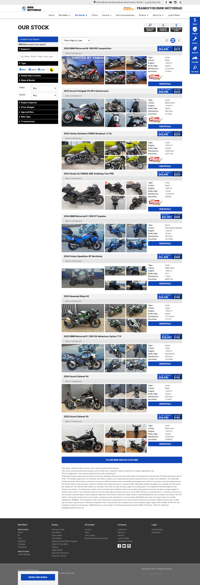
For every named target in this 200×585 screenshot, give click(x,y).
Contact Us (122, 529)
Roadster (22, 541)
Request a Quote (59, 556)
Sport (20, 532)
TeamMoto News (125, 541)
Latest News (174, 15)
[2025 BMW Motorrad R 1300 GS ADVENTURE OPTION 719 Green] (104, 358)
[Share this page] (179, 2)
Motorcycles (23, 529)
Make (22, 87)
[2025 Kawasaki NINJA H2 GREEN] (104, 318)
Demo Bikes (57, 535)
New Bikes (63, 15)
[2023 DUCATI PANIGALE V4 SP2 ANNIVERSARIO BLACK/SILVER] (104, 113)
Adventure (22, 547)
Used (42, 69)
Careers (121, 535)
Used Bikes (57, 538)
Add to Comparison (73, 53)
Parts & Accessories (125, 15)
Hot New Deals (58, 529)
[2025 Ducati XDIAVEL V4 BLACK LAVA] (104, 438)
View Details (165, 84)
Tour (20, 538)
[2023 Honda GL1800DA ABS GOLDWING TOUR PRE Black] (104, 195)
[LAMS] (51, 69)
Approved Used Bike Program (64, 541)
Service (105, 15)
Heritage (21, 544)
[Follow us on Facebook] (166, 2)
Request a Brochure (60, 553)
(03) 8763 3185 (153, 2)
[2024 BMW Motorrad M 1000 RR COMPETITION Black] (104, 70)
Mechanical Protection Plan (96, 538)
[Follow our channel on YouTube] (171, 2)
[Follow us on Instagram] (176, 2)
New (23, 69)
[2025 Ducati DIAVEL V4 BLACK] (104, 398)
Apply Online (57, 550)
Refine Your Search (29, 39)
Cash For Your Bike (60, 544)
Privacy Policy (157, 529)
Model (22, 94)
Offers (95, 15)
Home (51, 15)
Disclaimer (156, 532)
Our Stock (80, 15)
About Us (157, 15)
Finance (142, 15)
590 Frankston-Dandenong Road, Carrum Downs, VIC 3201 (119, 2)
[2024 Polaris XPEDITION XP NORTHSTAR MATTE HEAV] (104, 278)
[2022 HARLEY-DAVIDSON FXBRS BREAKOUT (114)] (104, 155)
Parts (87, 532)
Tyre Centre (90, 535)
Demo (34, 69)
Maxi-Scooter (23, 551)
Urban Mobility (24, 554)
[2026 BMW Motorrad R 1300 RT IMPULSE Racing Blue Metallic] (104, 238)
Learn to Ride (123, 538)
